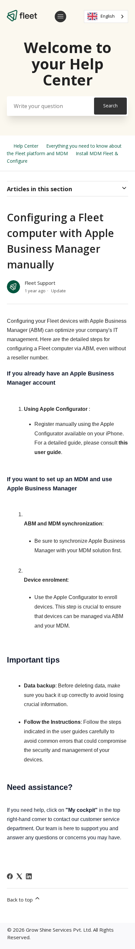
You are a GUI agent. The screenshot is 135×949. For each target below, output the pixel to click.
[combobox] (106, 16)
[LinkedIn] (29, 876)
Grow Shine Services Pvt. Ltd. (59, 929)
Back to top (20, 899)
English (108, 16)
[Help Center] (22, 19)
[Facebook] (10, 876)
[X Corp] (19, 876)
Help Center (25, 146)
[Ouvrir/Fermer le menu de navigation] (60, 16)
